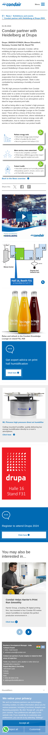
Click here (12, 373)
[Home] (3, 16)
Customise (34, 729)
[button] (24, 216)
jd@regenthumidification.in (14, 680)
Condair (11, 4)
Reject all (13, 729)
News (8, 16)
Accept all (24, 723)
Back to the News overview (14, 178)
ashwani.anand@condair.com (15, 652)
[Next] (28, 632)
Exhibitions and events (23, 16)
